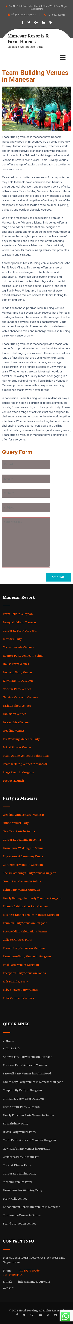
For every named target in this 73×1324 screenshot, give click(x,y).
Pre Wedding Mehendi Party (21, 739)
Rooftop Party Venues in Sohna (23, 655)
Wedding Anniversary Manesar (23, 814)
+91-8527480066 (56, 14)
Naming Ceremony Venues (20, 697)
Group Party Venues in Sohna (22, 881)
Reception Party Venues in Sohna (24, 973)
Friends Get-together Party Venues (25, 906)
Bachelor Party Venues (17, 672)
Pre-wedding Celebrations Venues (25, 931)
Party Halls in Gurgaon (18, 614)
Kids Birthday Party (15, 981)
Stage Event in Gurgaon (18, 772)
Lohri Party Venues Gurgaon (21, 889)
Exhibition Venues (14, 714)
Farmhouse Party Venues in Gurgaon (27, 956)
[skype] (55, 1314)
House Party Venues (16, 664)
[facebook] (22, 22)
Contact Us (13, 1048)
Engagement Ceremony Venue (23, 856)
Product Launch (13, 780)
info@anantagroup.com (23, 14)
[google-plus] (36, 22)
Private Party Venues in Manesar (24, 948)
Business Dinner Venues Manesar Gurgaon (31, 915)
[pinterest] (50, 22)
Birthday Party (12, 639)
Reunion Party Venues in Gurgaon (25, 923)
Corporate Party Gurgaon (19, 630)
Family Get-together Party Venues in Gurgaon (32, 898)
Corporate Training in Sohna (22, 839)
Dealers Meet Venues (16, 722)
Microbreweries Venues (18, 647)
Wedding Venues (14, 730)
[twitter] (28, 22)
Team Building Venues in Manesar (25, 764)
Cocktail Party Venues (17, 689)
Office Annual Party (16, 823)
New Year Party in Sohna (19, 831)
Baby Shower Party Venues (20, 989)
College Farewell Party (17, 939)
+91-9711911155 (13, 1275)
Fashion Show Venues (17, 705)
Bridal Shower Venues (17, 747)
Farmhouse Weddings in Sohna (23, 848)
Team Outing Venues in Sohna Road (26, 755)
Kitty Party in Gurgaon (18, 680)
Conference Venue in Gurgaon (23, 864)
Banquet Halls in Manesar (19, 622)
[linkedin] (43, 22)
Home (10, 1041)
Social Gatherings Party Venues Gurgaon (29, 873)
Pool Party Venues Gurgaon (21, 965)
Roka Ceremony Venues (18, 998)
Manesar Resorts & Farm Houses (28, 39)
